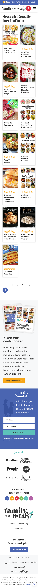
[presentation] (10, 35)
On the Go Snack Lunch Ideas (9, 125)
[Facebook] (7, 498)
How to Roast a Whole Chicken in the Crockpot (10, 236)
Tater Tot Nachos (7, 161)
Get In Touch (19, 528)
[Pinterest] (17, 498)
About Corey (23, 524)
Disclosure (15, 562)
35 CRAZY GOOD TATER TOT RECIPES (9, 50)
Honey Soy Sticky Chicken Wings (10, 91)
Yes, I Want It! (18, 549)
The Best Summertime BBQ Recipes (26, 125)
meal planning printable (20, 2)
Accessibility (25, 562)
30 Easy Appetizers (26, 196)
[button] (22, 49)
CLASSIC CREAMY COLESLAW (26, 54)
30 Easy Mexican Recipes (24, 158)
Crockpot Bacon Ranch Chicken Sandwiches (9, 198)
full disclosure (30, 584)
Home (12, 524)
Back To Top (18, 567)
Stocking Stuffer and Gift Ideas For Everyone (27, 89)
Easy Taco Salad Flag (8, 273)
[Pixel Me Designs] (23, 571)
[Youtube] (21, 498)
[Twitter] (31, 498)
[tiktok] (26, 498)
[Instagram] (12, 498)
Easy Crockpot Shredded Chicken (27, 236)
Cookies (33, 562)
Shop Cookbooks (13, 381)
